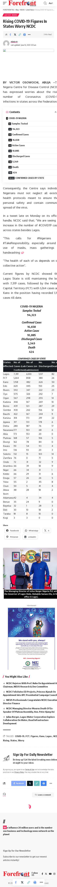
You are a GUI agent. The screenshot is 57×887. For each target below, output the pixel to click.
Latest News (11, 15)
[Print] (24, 34)
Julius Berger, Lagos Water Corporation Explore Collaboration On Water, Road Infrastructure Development (29, 720)
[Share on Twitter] (15, 34)
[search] (45, 3)
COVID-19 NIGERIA (17, 118)
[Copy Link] (20, 34)
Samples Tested (20, 123)
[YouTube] (50, 874)
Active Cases (18, 145)
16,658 (16, 140)
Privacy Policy (19, 772)
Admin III (14, 42)
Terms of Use (29, 769)
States (13, 740)
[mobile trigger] (5, 3)
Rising (6, 740)
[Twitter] (46, 874)
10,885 (15, 150)
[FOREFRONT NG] (22, 3)
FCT (27, 736)
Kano (41, 736)
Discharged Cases (21, 156)
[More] (29, 34)
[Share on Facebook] (10, 34)
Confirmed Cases (20, 134)
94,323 (15, 129)
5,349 (15, 161)
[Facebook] (42, 874)
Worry (21, 740)
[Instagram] (54, 874)
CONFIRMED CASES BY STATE (29, 178)
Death (15, 167)
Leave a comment (44, 795)
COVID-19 (19, 736)
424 (15, 172)
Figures (34, 736)
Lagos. (49, 736)
